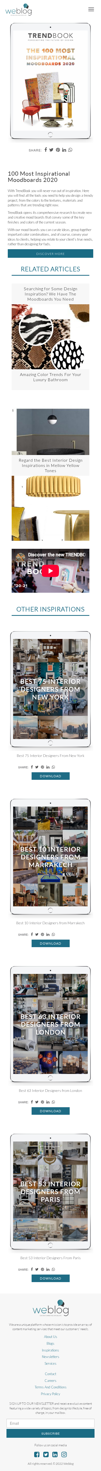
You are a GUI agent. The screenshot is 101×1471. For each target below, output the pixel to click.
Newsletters (50, 1357)
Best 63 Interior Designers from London (50, 1090)
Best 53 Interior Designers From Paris (50, 1258)
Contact (50, 1374)
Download (50, 776)
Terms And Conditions (51, 1387)
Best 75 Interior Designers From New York (50, 755)
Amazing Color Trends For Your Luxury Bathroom (50, 377)
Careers (50, 1380)
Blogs (50, 1343)
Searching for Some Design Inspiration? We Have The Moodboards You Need (50, 293)
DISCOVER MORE (50, 254)
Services (50, 1363)
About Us (50, 1337)
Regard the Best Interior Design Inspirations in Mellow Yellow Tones (51, 465)
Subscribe (50, 1433)
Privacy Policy (50, 1394)
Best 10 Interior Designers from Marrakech (50, 923)
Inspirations (50, 1350)
